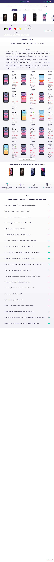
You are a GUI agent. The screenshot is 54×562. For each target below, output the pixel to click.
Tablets (15, 6)
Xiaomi (34, 10)
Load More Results (27, 159)
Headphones (29, 6)
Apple (14, 10)
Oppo (40, 10)
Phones (9, 6)
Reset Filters (48, 30)
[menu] (5, 1)
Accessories (38, 6)
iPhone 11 (14, 71)
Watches (21, 6)
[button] (25, 1)
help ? (50, 559)
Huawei (28, 10)
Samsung (21, 10)
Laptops (45, 6)
